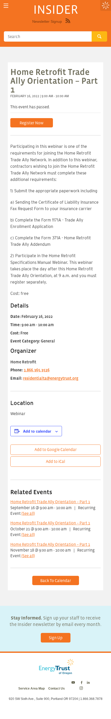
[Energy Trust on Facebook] (81, 683)
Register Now (32, 122)
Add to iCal (55, 461)
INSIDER (55, 9)
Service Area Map (31, 688)
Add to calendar (37, 431)
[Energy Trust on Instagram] (82, 688)
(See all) (28, 513)
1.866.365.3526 (37, 370)
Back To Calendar (55, 580)
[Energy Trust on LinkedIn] (88, 683)
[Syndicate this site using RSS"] (68, 24)
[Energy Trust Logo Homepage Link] (55, 672)
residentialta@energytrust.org (50, 378)
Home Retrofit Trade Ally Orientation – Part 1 (50, 501)
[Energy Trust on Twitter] (74, 683)
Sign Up (55, 637)
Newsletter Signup (47, 21)
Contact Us (56, 688)
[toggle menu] (6, 6)
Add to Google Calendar (56, 449)
